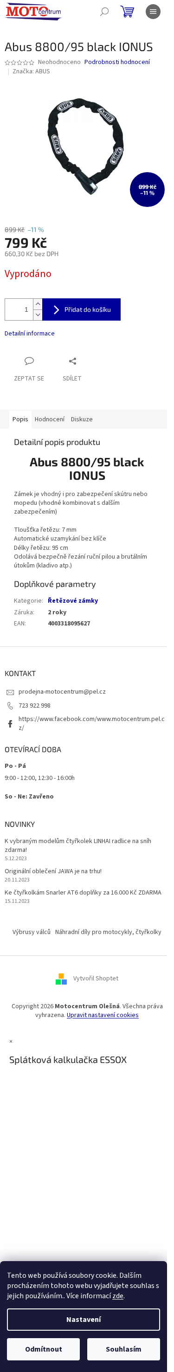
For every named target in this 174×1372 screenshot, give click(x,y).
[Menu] (153, 11)
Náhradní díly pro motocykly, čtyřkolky (108, 932)
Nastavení (83, 1319)
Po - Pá (15, 766)
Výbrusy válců (32, 932)
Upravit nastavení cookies (103, 1015)
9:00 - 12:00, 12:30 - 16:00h (40, 778)
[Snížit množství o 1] (37, 314)
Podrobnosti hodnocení (117, 62)
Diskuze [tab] (82, 419)
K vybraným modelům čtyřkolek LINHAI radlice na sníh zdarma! (78, 846)
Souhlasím (124, 1349)
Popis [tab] (20, 419)
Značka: (31, 71)
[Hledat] (104, 11)
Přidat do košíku (87, 309)
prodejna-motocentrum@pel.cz (62, 691)
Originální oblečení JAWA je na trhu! (53, 871)
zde (117, 1296)
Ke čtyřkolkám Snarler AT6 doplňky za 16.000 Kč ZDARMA (83, 893)
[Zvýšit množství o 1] (37, 304)
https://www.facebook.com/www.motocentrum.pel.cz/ (92, 724)
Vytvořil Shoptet (95, 978)
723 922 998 (35, 705)
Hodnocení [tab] (49, 419)
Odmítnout (43, 1349)
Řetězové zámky (73, 600)
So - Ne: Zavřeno (29, 796)
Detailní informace (30, 333)
